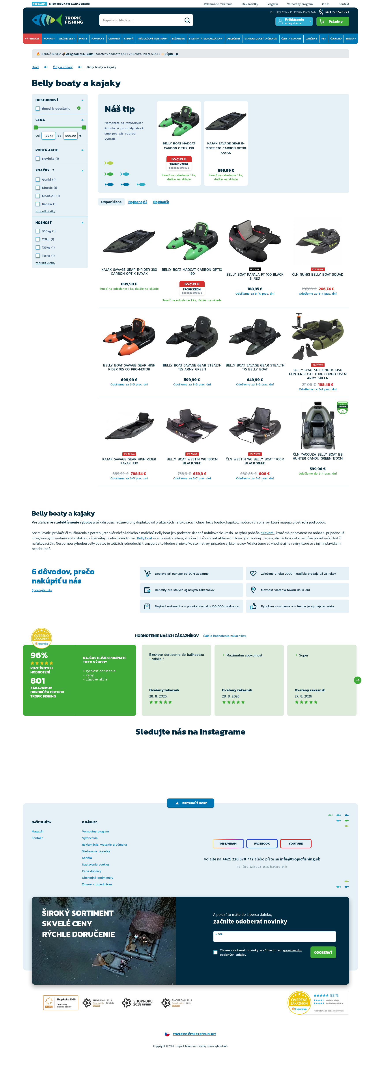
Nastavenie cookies (96, 864)
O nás (325, 4)
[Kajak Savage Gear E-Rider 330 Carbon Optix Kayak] (226, 122)
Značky (351, 39)
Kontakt (344, 4)
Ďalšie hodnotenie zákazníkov (224, 636)
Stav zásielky (249, 4)
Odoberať (323, 952)
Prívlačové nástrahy (153, 39)
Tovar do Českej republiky (194, 1034)
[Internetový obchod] (57, 20)
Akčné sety (67, 39)
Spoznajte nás (42, 590)
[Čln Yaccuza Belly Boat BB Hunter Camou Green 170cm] (318, 427)
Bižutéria (178, 39)
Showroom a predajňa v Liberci (61, 4)
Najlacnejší (137, 201)
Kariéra (87, 858)
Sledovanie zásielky (96, 851)
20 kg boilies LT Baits (79, 54)
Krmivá (129, 39)
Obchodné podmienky (97, 877)
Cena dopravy (91, 871)
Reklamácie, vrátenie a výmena (104, 844)
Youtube (296, 843)
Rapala (47, 203)
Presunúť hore (194, 803)
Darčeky (311, 39)
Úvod (35, 67)
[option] (179, 143)
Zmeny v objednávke (97, 884)
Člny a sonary (291, 39)
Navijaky (98, 39)
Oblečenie (233, 39)
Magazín (272, 4)
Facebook (262, 843)
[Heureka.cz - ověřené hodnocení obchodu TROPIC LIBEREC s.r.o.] (318, 1003)
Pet (323, 39)
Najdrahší (161, 201)
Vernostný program (300, 4)
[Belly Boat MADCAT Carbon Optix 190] (179, 122)
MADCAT (49, 195)
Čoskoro (336, 39)
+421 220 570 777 (238, 859)
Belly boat (144, 538)
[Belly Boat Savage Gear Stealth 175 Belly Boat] (255, 337)
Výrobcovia (90, 838)
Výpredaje (32, 39)
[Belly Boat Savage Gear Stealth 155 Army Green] (192, 337)
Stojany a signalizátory (206, 39)
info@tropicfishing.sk (300, 859)
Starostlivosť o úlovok (261, 39)
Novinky (49, 39)
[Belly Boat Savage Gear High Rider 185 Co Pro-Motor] (129, 337)
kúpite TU (171, 54)
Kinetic (48, 187)
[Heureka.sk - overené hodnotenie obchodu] (41, 638)
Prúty (83, 39)
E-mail (218, 933)
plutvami (267, 532)
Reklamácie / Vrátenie (218, 4)
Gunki (47, 179)
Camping (114, 39)
